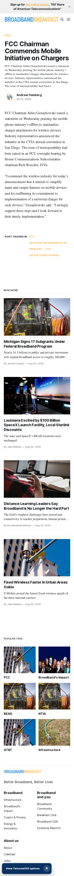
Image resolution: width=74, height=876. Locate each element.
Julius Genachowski (44, 255)
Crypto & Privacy (15, 817)
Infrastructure (12, 800)
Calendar (9, 854)
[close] (69, 7)
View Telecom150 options (23, 868)
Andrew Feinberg (29, 95)
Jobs (7, 860)
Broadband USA (47, 821)
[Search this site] (62, 19)
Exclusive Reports (49, 828)
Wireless (35, 248)
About (8, 848)
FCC (8, 35)
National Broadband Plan (48, 242)
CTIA (48, 248)
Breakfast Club (47, 815)
